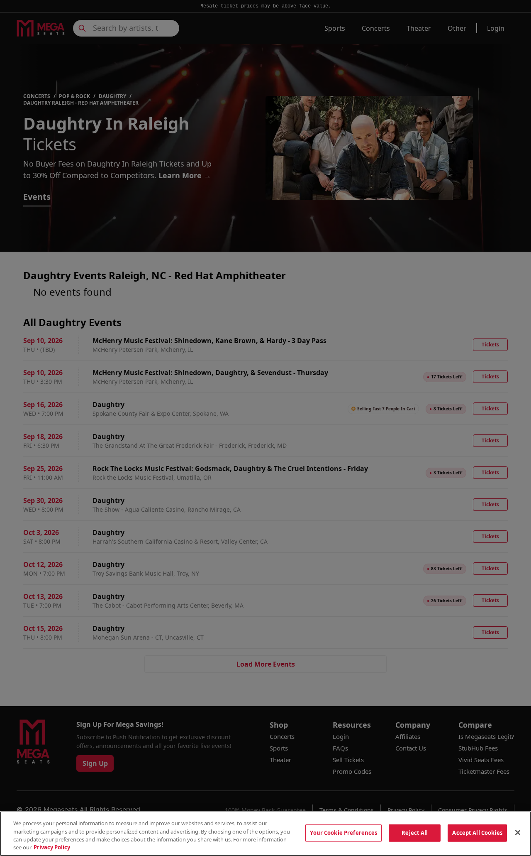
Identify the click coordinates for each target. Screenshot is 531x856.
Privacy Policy (52, 847)
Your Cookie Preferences (343, 832)
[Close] (518, 832)
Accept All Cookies (477, 832)
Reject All (415, 832)
